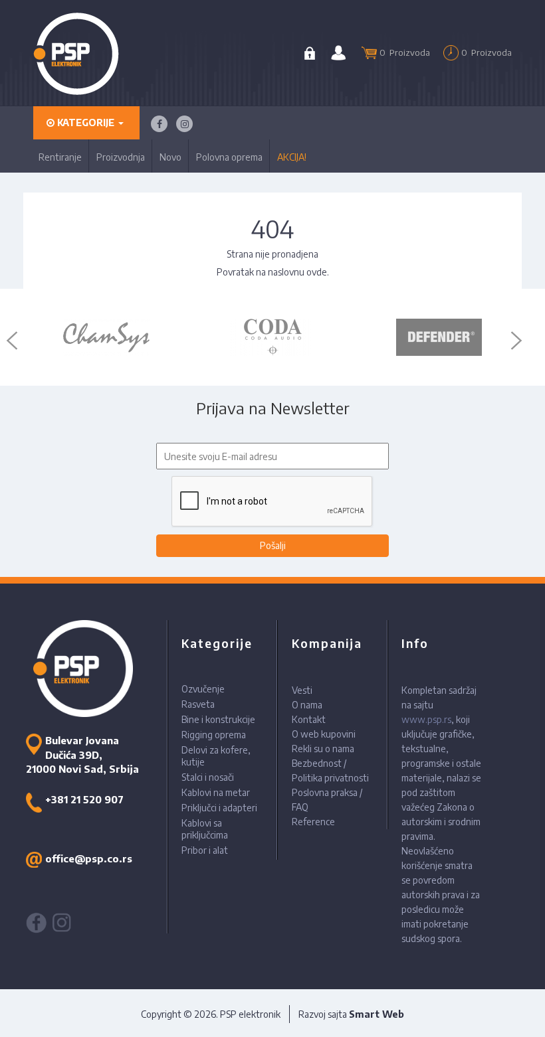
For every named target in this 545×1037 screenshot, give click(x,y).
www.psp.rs (426, 719)
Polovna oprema (229, 157)
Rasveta (198, 704)
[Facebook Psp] (159, 124)
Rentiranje (60, 157)
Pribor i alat (204, 850)
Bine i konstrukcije (218, 719)
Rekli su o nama (323, 748)
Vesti (302, 690)
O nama (307, 704)
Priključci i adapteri (219, 807)
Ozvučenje (203, 688)
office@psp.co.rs (88, 858)
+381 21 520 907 (84, 799)
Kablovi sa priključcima (204, 828)
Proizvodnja (120, 157)
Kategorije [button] (85, 122)
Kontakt (309, 719)
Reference (313, 821)
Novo (170, 157)
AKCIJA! (291, 157)
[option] (106, 337)
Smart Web (376, 1014)
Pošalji (273, 545)
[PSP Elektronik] (76, 53)
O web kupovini (324, 734)
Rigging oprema (213, 734)
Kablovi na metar (215, 792)
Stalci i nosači (207, 777)
